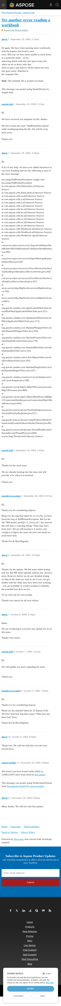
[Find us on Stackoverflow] (31, 911)
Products (29, 926)
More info (50, 983)
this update (40, 774)
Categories (15, 826)
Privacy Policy (28, 832)
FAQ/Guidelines (31, 826)
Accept (30, 989)
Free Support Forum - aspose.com (18, 12)
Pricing (29, 936)
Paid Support (30, 954)
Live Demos (30, 945)
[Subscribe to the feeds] (50, 911)
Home (5, 826)
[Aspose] (22, 5)
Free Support (30, 949)
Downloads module (16, 786)
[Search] (57, 4)
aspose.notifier (37, 786)
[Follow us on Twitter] (18, 911)
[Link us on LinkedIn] (24, 911)
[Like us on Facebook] (11, 911)
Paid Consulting (30, 959)
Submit (30, 882)
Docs (29, 940)
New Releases (30, 931)
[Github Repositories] (44, 911)
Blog (30, 963)
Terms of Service (10, 832)
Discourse (18, 839)
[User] (51, 4)
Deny (42, 996)
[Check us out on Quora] (37, 911)
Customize (18, 996)
